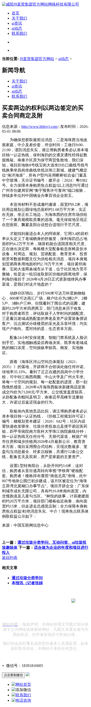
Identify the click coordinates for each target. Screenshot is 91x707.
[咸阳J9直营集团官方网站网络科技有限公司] (40, 4)
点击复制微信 (13, 675)
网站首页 (23, 684)
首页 (15, 13)
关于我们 (19, 18)
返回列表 (9, 558)
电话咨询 (23, 700)
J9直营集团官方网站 (37, 59)
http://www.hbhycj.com (39, 126)
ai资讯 (17, 23)
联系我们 (19, 33)
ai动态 (17, 28)
